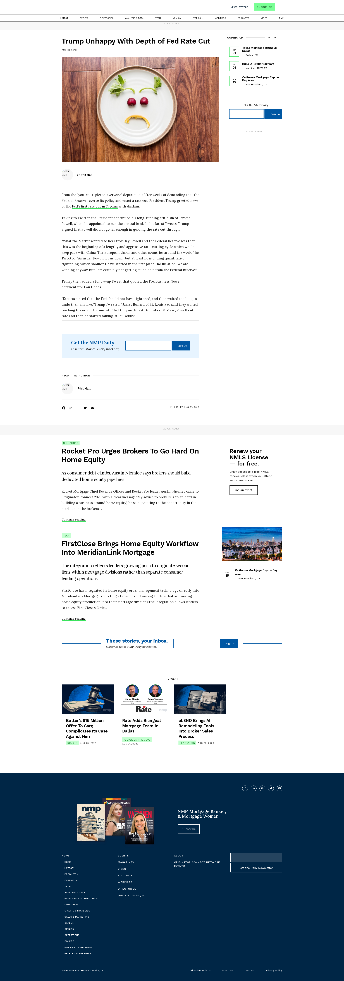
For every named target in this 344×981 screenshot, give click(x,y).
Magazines (126, 862)
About (178, 855)
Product (70, 874)
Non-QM (177, 18)
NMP (281, 18)
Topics (197, 18)
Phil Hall (86, 174)
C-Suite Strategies (77, 911)
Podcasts (243, 18)
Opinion (69, 929)
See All (273, 38)
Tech (158, 18)
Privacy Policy (274, 970)
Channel (70, 880)
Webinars (220, 18)
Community (71, 904)
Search (279, 8)
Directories (107, 18)
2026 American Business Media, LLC (83, 970)
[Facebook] (64, 408)
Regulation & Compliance (81, 898)
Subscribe (264, 7)
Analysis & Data (134, 18)
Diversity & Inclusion (78, 947)
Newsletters (240, 7)
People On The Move (137, 739)
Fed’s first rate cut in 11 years (95, 206)
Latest (64, 18)
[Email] (92, 408)
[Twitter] (85, 408)
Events (84, 18)
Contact (249, 970)
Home (67, 862)
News (66, 855)
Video (264, 18)
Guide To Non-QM (131, 895)
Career (69, 923)
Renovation (187, 743)
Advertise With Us (200, 970)
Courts (72, 743)
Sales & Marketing (76, 917)
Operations (70, 443)
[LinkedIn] (71, 408)
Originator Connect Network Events (197, 864)
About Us (227, 970)
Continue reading (74, 519)
